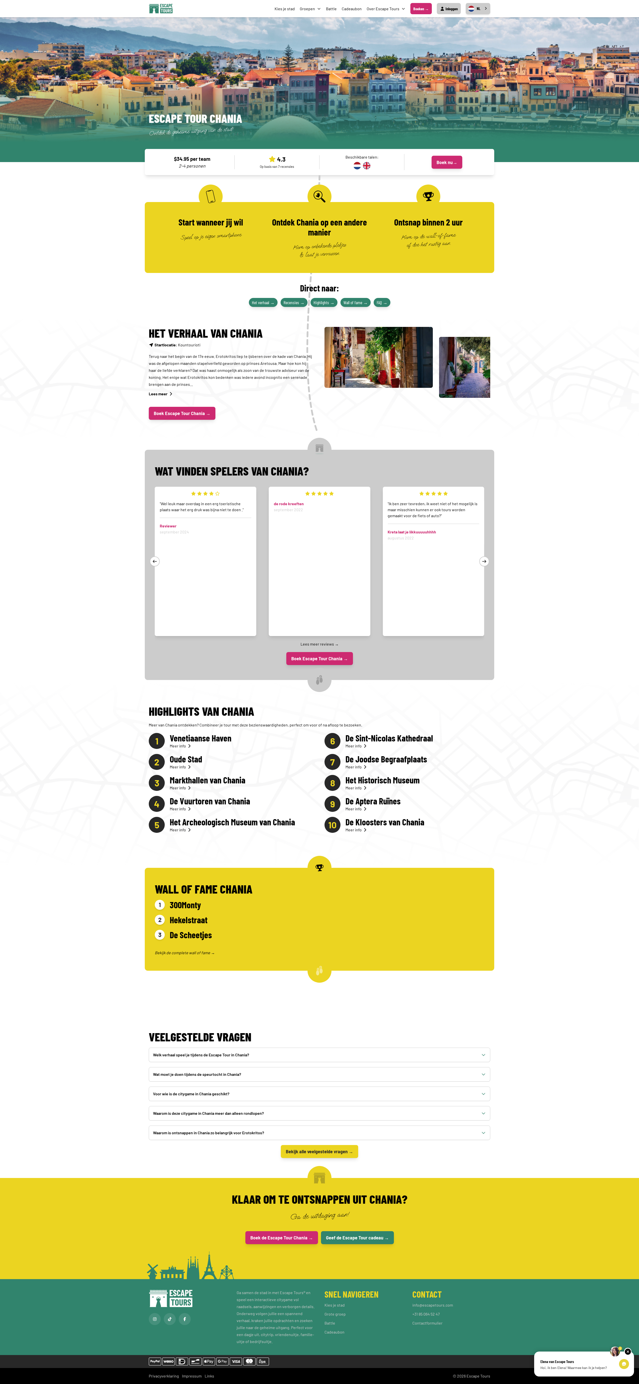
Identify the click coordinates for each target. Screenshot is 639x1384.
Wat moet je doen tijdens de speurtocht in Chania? (197, 1074)
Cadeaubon (352, 8)
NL (478, 8)
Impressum (192, 1376)
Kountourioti (177, 344)
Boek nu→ (447, 162)
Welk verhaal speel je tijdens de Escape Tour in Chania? (201, 1054)
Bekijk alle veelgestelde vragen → (319, 1151)
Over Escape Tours (383, 8)
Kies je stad (285, 8)
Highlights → (324, 302)
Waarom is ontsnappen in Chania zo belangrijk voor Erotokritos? (208, 1132)
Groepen (307, 8)
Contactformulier (427, 1323)
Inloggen (451, 8)
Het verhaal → (263, 302)
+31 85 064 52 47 (426, 1314)
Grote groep (335, 1314)
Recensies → (294, 302)
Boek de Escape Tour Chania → (281, 1237)
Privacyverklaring (164, 1376)
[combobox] (478, 8)
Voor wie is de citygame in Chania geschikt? (191, 1093)
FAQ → (382, 302)
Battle (331, 8)
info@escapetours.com (432, 1305)
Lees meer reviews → (320, 644)
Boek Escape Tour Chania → (182, 413)
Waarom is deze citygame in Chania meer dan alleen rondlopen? (208, 1113)
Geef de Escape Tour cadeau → (357, 1237)
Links (209, 1376)
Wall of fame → (355, 302)
